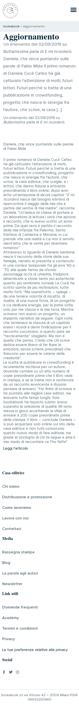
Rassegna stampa (18, 552)
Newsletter (12, 584)
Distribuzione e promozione (27, 497)
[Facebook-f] (4, 672)
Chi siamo (11, 487)
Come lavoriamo (16, 508)
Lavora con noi (15, 518)
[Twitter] (11, 672)
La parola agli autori (20, 573)
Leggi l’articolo (15, 448)
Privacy (8, 639)
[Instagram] (17, 672)
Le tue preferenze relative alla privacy (35, 650)
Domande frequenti (20, 607)
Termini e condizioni (20, 629)
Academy (10, 618)
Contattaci (11, 529)
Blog (6, 563)
